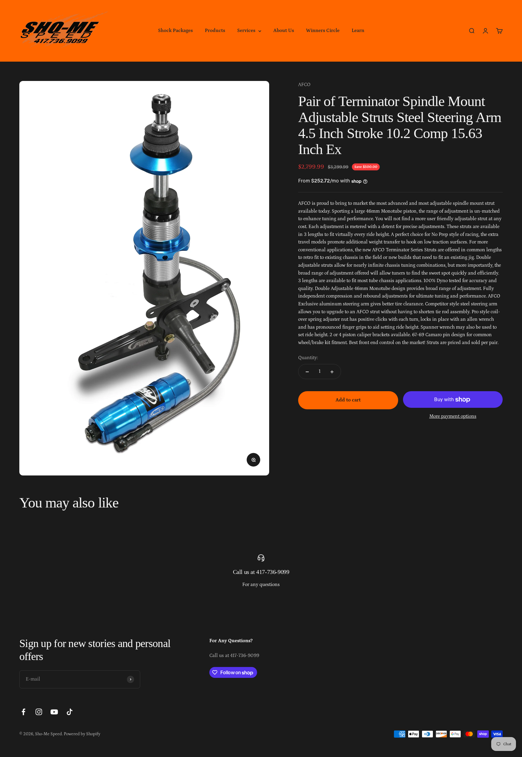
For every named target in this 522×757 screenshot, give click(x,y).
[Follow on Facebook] (23, 712)
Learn (358, 30)
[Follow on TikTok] (70, 712)
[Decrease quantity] (307, 372)
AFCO (304, 84)
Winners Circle (323, 30)
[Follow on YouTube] (54, 712)
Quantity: (308, 357)
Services (246, 30)
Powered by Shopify (82, 734)
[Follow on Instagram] (39, 712)
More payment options (452, 416)
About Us (283, 30)
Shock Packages (175, 30)
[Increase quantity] (332, 372)
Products (215, 30)
